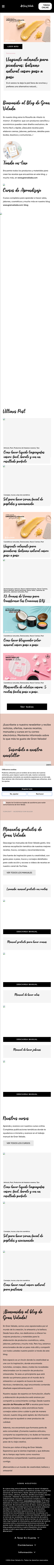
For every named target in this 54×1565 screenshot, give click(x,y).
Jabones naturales (17, 592)
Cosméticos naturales (11, 542)
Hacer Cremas (35, 542)
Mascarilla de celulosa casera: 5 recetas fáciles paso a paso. (25, 689)
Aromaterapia (9, 589)
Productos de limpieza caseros (25, 448)
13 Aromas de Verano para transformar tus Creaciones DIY (24, 598)
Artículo (6, 448)
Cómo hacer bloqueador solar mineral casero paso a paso (22, 642)
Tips (38, 448)
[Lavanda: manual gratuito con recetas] (27, 913)
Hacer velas (31, 590)
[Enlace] (27, 6)
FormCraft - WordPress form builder (18, 811)
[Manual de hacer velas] (27, 1019)
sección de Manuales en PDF (16, 1404)
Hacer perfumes (20, 590)
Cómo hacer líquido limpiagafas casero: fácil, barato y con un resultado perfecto (24, 457)
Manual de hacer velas (27, 995)
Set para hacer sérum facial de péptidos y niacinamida (23, 501)
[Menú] (3, 6)
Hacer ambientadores (28, 589)
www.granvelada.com (28, 177)
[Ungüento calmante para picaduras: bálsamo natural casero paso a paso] (27, 53)
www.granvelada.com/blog (15, 205)
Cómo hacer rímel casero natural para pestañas (24, 1287)
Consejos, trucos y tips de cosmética (17, 495)
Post (11, 448)
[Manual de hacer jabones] (27, 1074)
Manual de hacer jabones (27, 1050)
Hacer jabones (9, 590)
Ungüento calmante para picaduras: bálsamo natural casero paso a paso (26, 551)
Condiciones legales (20, 802)
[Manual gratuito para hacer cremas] (27, 966)
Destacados (24, 542)
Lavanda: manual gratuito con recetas (27, 889)
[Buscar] (11, 6)
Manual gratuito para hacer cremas (27, 942)
